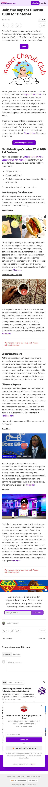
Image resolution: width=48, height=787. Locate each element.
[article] (24, 695)
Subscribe (35, 3)
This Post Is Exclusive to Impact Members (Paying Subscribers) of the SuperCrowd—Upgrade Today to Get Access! (18, 695)
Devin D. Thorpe (16, 699)
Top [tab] (4, 682)
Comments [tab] (7, 654)
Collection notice (36, 776)
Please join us (30, 133)
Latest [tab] (10, 682)
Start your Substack (19, 780)
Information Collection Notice (28, 756)
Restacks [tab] (16, 654)
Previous (9, 639)
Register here (8, 416)
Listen (43, 20)
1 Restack (15, 623)
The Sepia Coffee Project (12, 275)
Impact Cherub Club (33, 94)
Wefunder (6, 334)
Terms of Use (34, 753)
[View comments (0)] (12, 25)
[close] (41, 705)
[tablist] (11, 654)
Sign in (43, 3)
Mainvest (17, 270)
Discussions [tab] (19, 682)
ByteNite (5, 489)
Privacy (23, 776)
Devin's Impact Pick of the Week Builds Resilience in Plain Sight (16, 689)
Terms (28, 776)
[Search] (44, 682)
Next (40, 639)
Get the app (33, 780)
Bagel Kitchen (7, 210)
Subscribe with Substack (25, 748)
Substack (15, 784)
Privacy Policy (23, 758)
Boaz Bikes (6, 429)
